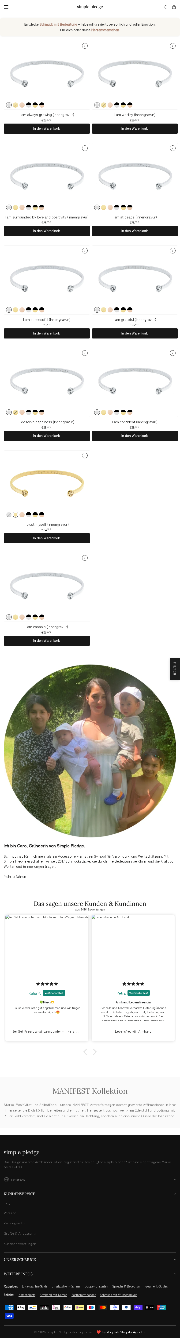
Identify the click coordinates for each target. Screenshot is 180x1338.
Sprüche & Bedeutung (126, 1286)
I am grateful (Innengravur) (134, 319)
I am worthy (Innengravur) (134, 114)
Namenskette (27, 1295)
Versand (10, 1212)
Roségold (22, 105)
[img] (47, 984)
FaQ (7, 1203)
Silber (8, 105)
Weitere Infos (18, 1274)
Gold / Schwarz (35, 105)
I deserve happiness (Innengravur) (46, 421)
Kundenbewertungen (20, 1243)
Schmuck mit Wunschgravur (118, 1295)
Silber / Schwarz (28, 105)
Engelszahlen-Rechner (66, 1286)
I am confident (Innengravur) (135, 421)
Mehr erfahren (15, 876)
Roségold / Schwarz (41, 105)
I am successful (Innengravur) (46, 319)
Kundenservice (19, 1193)
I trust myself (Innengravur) (47, 524)
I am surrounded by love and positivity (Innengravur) (47, 216)
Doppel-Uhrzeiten (96, 1286)
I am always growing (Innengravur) (47, 114)
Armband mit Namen (53, 1295)
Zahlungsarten (15, 1222)
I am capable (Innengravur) (47, 626)
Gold (15, 105)
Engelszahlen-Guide (34, 1286)
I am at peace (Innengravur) (135, 216)
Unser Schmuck (20, 1259)
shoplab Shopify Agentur (126, 1331)
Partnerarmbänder (83, 1295)
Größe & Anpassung (20, 1233)
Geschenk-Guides (157, 1286)
